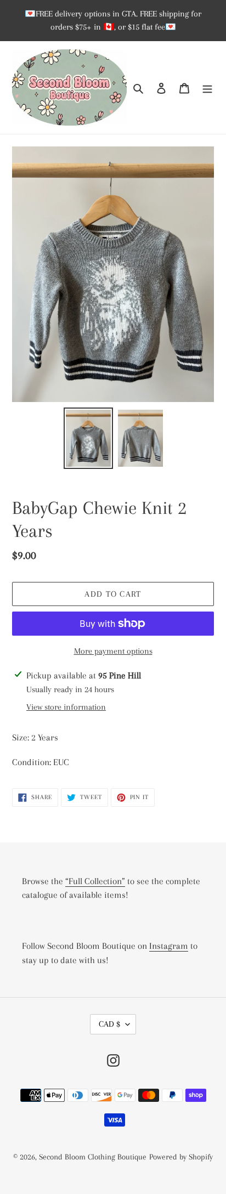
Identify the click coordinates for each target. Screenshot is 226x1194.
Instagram (168, 946)
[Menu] (207, 87)
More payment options (113, 651)
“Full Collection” (95, 881)
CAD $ (109, 1024)
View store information (66, 707)
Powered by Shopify (181, 1156)
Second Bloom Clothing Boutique (92, 1156)
